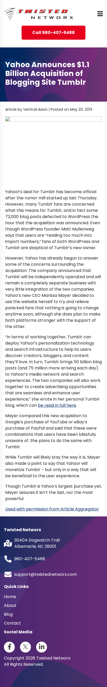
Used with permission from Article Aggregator (52, 509)
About (10, 605)
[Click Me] (9, 647)
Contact (12, 623)
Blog (8, 614)
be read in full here (57, 405)
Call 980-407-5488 (53, 33)
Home (10, 597)
